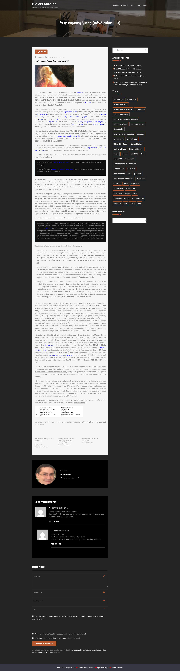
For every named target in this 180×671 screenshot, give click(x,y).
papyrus (137, 174)
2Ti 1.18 (44, 124)
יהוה (139, 203)
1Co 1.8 (50, 133)
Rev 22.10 (97, 350)
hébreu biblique (136, 144)
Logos (116, 154)
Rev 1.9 (70, 337)
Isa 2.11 (51, 105)
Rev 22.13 (74, 352)
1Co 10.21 (95, 211)
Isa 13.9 (45, 97)
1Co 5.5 (57, 133)
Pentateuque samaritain (124, 178)
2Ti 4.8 (51, 124)
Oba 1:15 (42, 100)
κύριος (132, 203)
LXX (142, 154)
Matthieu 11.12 (119, 169)
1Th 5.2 (51, 114)
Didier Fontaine (44, 4)
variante (117, 203)
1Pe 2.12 (73, 131)
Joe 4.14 (88, 97)
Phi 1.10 (78, 133)
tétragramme (138, 198)
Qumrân (117, 183)
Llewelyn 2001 (47, 206)
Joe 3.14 (90, 360)
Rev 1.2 (37, 321)
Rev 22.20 (39, 347)
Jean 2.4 (38, 441)
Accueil (116, 5)
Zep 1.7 (50, 100)
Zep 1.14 (56, 100)
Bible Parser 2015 (121, 104)
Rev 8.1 (82, 277)
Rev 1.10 (50, 157)
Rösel (126, 183)
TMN (135, 193)
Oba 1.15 (98, 360)
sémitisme (130, 188)
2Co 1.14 (64, 133)
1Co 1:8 (81, 112)
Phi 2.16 (85, 133)
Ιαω (125, 203)
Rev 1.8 (64, 352)
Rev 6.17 (38, 127)
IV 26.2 (70, 260)
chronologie (140, 109)
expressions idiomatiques (124, 134)
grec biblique (52, 57)
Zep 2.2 (64, 100)
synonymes (118, 188)
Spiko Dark (101, 667)
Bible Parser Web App (123, 109)
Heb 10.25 (62, 122)
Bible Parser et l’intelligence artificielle (127, 65)
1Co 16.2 (96, 204)
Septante (135, 183)
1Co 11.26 (46, 141)
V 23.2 (76, 260)
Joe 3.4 (81, 97)
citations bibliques (121, 114)
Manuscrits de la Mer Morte (125, 164)
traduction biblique (121, 198)
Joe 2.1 (67, 97)
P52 (129, 174)
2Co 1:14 (94, 112)
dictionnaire (118, 129)
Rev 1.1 (94, 308)
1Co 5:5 (87, 112)
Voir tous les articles (69, 478)
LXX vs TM (118, 159)
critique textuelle (121, 124)
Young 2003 (61, 206)
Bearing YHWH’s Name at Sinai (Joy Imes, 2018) (67, 440)
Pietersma (141, 178)
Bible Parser (131, 99)
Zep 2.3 (71, 100)
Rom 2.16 (78, 148)
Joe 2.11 (74, 97)
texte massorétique (122, 193)
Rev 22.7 (92, 345)
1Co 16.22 (98, 138)
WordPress (82, 667)
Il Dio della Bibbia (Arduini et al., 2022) (127, 72)
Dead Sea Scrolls (137, 124)
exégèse (140, 134)
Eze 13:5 (52, 97)
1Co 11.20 (63, 211)
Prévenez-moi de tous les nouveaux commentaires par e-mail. (60, 634)
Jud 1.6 (87, 124)
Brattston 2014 (94, 260)
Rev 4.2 (78, 267)
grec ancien (119, 139)
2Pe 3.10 (58, 114)
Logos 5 (125, 154)
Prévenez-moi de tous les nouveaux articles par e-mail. (57, 638)
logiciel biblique (120, 149)
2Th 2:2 (102, 112)
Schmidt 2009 (63, 369)
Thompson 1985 (41, 369)
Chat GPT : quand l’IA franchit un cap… (128, 69)
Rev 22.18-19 (48, 318)
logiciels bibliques (136, 149)
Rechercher (118, 211)
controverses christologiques (126, 119)
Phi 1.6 (71, 133)
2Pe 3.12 (56, 117)
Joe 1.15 (59, 97)
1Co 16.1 (87, 294)
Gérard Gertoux (120, 144)
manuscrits (129, 159)
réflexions (61, 57)
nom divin (131, 169)
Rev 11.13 (89, 277)
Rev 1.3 (37, 318)
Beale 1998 (61, 372)
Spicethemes (117, 667)
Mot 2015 (52, 369)
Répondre (54, 521)
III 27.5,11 (62, 260)
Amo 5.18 (97, 97)
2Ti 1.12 (38, 124)
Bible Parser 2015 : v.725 (90, 439)
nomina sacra (119, 174)
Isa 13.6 (38, 97)
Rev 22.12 (101, 345)
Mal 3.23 (78, 100)
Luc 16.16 (134, 154)
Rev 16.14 (101, 117)
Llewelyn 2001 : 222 (52, 275)
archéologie (119, 99)
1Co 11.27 (45, 214)
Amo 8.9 (58, 105)
